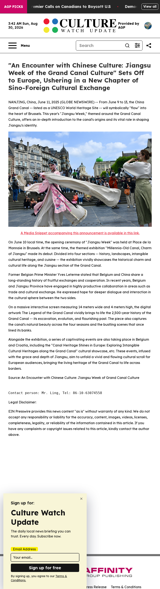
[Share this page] (149, 45)
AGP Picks (13, 7)
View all (149, 6)
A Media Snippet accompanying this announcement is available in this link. (80, 233)
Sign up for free (45, 567)
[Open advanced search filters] (137, 45)
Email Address (24, 549)
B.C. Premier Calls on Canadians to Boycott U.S (66, 6)
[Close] (81, 499)
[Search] (127, 45)
